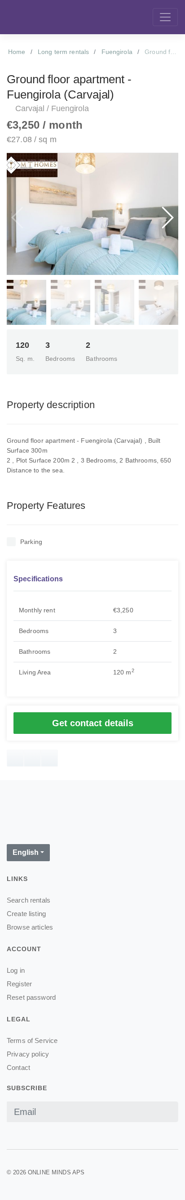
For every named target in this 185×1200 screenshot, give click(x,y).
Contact (18, 1067)
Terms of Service (32, 1040)
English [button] (26, 852)
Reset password (31, 997)
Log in (16, 970)
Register (19, 984)
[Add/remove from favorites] (15, 758)
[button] (167, 217)
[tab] (92, 579)
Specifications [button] (38, 579)
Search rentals (28, 900)
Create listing (26, 913)
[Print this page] (32, 758)
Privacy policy (28, 1054)
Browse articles (30, 927)
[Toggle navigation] (165, 17)
